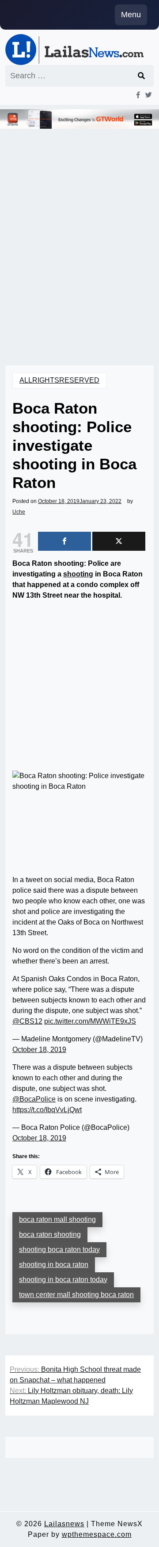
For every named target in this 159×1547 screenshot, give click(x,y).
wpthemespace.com (97, 1534)
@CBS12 (27, 1021)
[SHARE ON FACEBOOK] (64, 541)
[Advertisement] (79, 243)
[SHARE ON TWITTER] (118, 541)
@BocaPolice (34, 1099)
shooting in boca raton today (63, 1279)
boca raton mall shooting (57, 1219)
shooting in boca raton (53, 1264)
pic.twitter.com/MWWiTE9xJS (90, 1021)
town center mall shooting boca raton (76, 1294)
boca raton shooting (50, 1234)
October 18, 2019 (39, 1049)
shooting (78, 574)
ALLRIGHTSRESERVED (59, 380)
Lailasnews (64, 1524)
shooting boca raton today (59, 1249)
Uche (18, 511)
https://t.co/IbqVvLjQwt (47, 1109)
